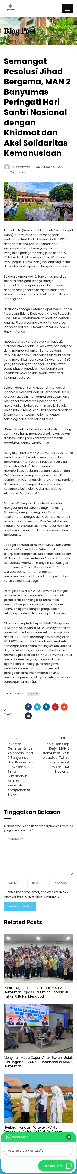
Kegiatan (33, 693)
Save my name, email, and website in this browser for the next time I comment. (36, 894)
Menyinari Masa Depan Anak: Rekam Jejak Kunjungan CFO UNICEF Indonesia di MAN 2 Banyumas (38, 1061)
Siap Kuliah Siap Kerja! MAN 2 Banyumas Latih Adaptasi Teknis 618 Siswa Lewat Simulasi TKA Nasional (56, 755)
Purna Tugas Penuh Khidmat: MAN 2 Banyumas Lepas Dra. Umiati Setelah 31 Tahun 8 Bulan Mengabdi (36, 992)
